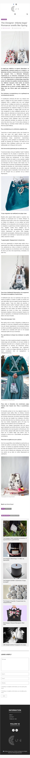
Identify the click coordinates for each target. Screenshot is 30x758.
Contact (11, 716)
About (11, 714)
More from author (14, 515)
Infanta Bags (9, 504)
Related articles (5, 515)
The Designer (4, 19)
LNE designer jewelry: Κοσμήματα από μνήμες (14, 644)
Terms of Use (13, 719)
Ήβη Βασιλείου (6, 28)
